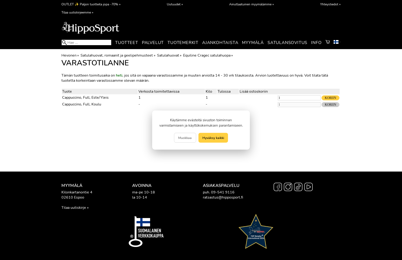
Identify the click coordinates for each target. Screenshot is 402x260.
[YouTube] (308, 187)
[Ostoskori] (327, 42)
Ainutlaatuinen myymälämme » (251, 4)
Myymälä (253, 42)
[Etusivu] (90, 33)
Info (316, 42)
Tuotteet (126, 42)
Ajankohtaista (220, 42)
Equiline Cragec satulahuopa (208, 55)
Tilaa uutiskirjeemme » (77, 12)
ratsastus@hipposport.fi (223, 197)
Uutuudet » (175, 4)
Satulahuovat (169, 55)
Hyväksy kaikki (213, 137)
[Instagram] (288, 187)
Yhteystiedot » (330, 4)
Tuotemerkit (183, 42)
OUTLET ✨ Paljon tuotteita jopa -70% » (91, 4)
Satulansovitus (287, 42)
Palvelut (153, 42)
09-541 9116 (222, 192)
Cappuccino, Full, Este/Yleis (85, 97)
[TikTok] (298, 187)
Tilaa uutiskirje (73, 207)
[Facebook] (278, 187)
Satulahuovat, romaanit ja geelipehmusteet (117, 55)
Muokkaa (185, 137)
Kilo (209, 91)
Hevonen (70, 55)
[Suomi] (337, 42)
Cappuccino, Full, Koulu (81, 104)
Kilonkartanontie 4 (76, 192)
